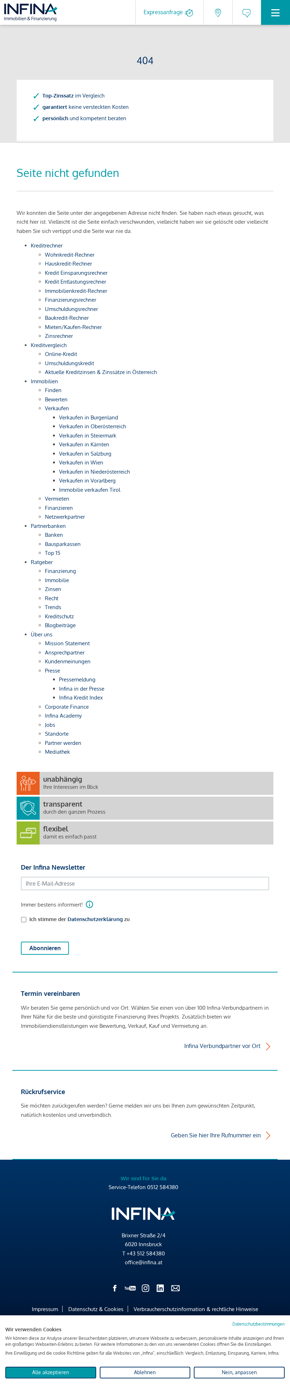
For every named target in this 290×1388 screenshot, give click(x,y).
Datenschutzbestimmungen (258, 1324)
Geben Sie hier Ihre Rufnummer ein (216, 1135)
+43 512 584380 (146, 1253)
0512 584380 (162, 1187)
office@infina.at (143, 1262)
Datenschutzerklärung (95, 919)
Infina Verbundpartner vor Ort (222, 1045)
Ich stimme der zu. (80, 919)
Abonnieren (45, 948)
